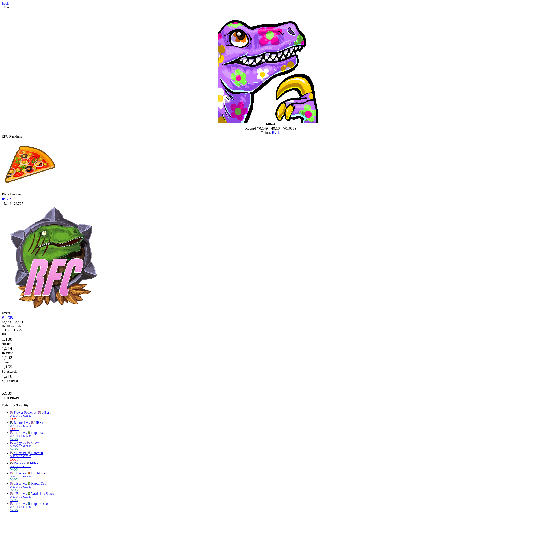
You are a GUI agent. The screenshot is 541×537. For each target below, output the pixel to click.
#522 (6, 199)
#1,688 (8, 317)
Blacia (276, 132)
